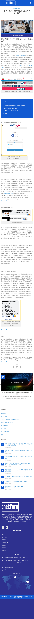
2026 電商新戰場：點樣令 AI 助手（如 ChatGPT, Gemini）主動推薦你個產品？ (18, 464)
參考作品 (4, 540)
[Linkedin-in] (7, 527)
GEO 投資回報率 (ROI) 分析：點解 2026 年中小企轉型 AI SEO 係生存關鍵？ (19, 444)
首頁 (3, 534)
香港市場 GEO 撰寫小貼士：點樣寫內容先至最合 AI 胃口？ (18, 457)
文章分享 (4, 542)
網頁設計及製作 (5, 432)
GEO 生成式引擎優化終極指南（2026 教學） (16, 481)
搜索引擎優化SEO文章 (17, 8)
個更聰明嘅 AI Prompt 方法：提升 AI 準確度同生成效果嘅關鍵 (18, 470)
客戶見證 (4, 548)
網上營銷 (3, 429)
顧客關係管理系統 (8, 193)
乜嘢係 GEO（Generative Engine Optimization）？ (14, 487)
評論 (2, 435)
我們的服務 (4, 537)
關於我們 (4, 545)
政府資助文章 (4, 426)
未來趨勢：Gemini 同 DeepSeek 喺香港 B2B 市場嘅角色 (18, 451)
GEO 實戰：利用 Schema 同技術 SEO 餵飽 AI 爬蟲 (18, 476)
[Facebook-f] (3, 527)
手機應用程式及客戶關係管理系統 (10, 420)
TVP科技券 (4, 417)
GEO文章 (3, 414)
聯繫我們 (4, 550)
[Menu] (31, 3)
